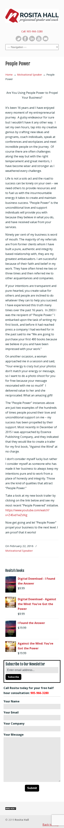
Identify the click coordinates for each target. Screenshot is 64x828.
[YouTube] (39, 40)
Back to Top (50, 825)
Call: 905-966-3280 (32, 31)
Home (9, 74)
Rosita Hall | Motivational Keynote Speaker (32, 14)
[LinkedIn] (32, 40)
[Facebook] (25, 40)
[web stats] (10, 809)
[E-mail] (45, 40)
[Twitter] (18, 40)
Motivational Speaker (29, 74)
